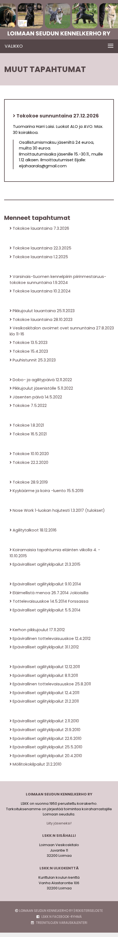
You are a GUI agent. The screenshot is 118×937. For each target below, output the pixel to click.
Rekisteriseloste (89, 911)
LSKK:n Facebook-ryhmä (61, 917)
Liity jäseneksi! (59, 823)
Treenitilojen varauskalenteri (61, 923)
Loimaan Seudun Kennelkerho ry (46, 911)
